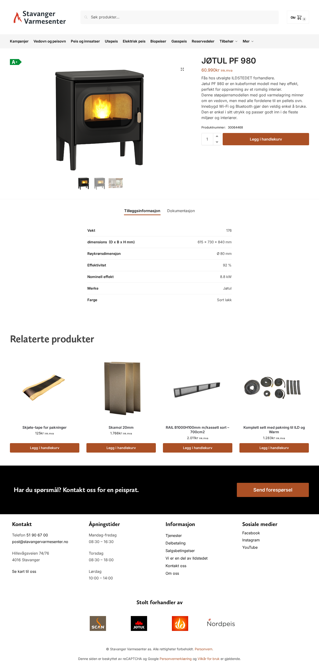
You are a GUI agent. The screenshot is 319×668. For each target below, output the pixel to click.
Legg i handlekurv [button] (44, 448)
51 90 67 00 (37, 535)
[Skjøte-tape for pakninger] (44, 386)
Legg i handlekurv (266, 139)
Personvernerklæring (176, 659)
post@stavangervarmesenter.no (40, 541)
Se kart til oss (24, 571)
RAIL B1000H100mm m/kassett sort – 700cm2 (197, 429)
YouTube (250, 547)
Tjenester (174, 535)
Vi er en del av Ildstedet (187, 558)
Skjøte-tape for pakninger (44, 427)
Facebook (251, 533)
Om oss (172, 573)
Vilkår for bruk (209, 659)
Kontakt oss (176, 565)
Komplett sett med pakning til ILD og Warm (274, 429)
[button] (298, 17)
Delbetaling (176, 543)
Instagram (251, 540)
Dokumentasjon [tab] (181, 210)
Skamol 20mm (121, 427)
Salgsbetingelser (180, 550)
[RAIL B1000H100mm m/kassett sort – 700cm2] (197, 386)
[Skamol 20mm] (121, 386)
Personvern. (204, 649)
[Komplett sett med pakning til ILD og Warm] (274, 386)
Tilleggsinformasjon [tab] (142, 210)
